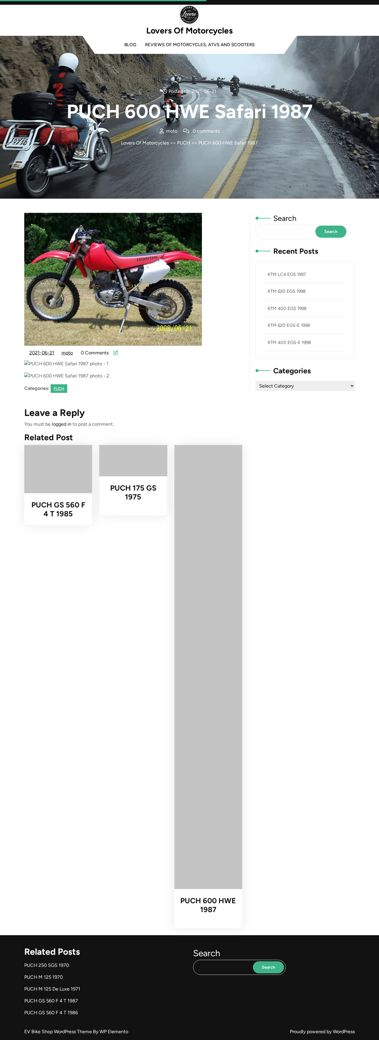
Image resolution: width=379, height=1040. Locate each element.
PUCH (183, 143)
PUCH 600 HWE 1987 (208, 905)
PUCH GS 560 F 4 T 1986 (51, 1012)
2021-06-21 (42, 353)
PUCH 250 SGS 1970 (46, 965)
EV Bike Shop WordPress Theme (58, 1031)
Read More (55, 469)
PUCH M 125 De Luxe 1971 (52, 989)
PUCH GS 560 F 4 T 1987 (51, 1001)
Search (284, 218)
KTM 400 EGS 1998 (287, 308)
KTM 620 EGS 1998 (287, 291)
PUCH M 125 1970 (43, 977)
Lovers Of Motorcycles (189, 30)
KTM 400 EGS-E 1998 (289, 342)
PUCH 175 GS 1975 (133, 492)
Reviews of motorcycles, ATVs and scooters (200, 44)
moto (67, 353)
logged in (61, 424)
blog (130, 44)
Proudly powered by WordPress (322, 1031)
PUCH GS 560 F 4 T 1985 (58, 509)
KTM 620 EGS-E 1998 (289, 325)
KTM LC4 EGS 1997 (287, 274)
